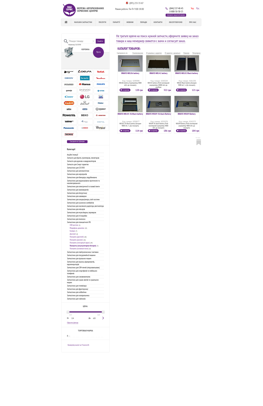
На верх (198, 138)
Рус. (197, 8)
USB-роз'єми (74, 225)
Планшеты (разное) (76, 240)
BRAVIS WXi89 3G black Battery (158, 113)
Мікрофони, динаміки (77, 228)
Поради (143, 22)
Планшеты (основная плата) (79, 248)
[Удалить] (93, 41)
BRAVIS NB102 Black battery (186, 73)
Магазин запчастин (83, 22)
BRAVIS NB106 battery (130, 73)
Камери (72, 231)
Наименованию (137, 53)
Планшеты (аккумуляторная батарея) (83, 245)
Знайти (100, 41)
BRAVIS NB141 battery (158, 73)
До (90, 318)
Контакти (158, 22)
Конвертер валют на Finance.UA (78, 345)
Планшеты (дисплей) (77, 237)
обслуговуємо (175, 22)
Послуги (102, 22)
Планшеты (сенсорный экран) (80, 242)
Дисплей (73, 234)
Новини (130, 22)
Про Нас (192, 22)
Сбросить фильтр (72, 322)
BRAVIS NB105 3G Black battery (130, 113)
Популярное (196, 53)
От (68, 318)
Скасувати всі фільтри (77, 141)
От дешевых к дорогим (154, 53)
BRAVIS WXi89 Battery (186, 113)
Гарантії (116, 22)
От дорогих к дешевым (172, 53)
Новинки (186, 53)
